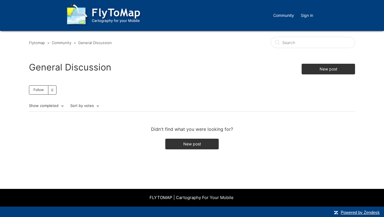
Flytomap (37, 42)
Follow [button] (38, 90)
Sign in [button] (307, 15)
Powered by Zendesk (360, 212)
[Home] (103, 24)
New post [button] (328, 69)
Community (283, 15)
